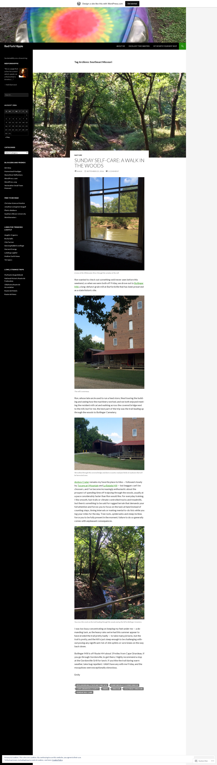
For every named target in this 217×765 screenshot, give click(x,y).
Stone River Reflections (13, 175)
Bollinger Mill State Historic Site (92, 685)
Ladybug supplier (11, 253)
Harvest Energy (10, 249)
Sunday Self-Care (84, 692)
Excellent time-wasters (139, 46)
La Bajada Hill (110, 485)
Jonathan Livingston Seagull (15, 207)
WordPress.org (10, 182)
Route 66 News (10, 294)
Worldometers (10, 217)
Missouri (116, 689)
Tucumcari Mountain (88, 485)
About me (120, 46)
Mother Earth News (12, 256)
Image (79, 171)
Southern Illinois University (15, 214)
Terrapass (8, 260)
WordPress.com (11, 178)
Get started (132, 4)
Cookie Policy (57, 760)
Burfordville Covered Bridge (124, 685)
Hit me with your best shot (165, 46)
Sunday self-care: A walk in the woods (109, 162)
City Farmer (9, 242)
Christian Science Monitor (14, 203)
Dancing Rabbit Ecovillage (14, 246)
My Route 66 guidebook (13, 275)
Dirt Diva (7, 168)
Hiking (105, 689)
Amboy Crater (81, 482)
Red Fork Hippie (13, 46)
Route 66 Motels (10, 291)
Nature (78, 155)
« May (7, 137)
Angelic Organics (11, 235)
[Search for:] (16, 95)
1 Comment (113, 171)
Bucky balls (8, 238)
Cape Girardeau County (88, 689)
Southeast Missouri (133, 689)
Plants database (10, 210)
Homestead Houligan (12, 171)
